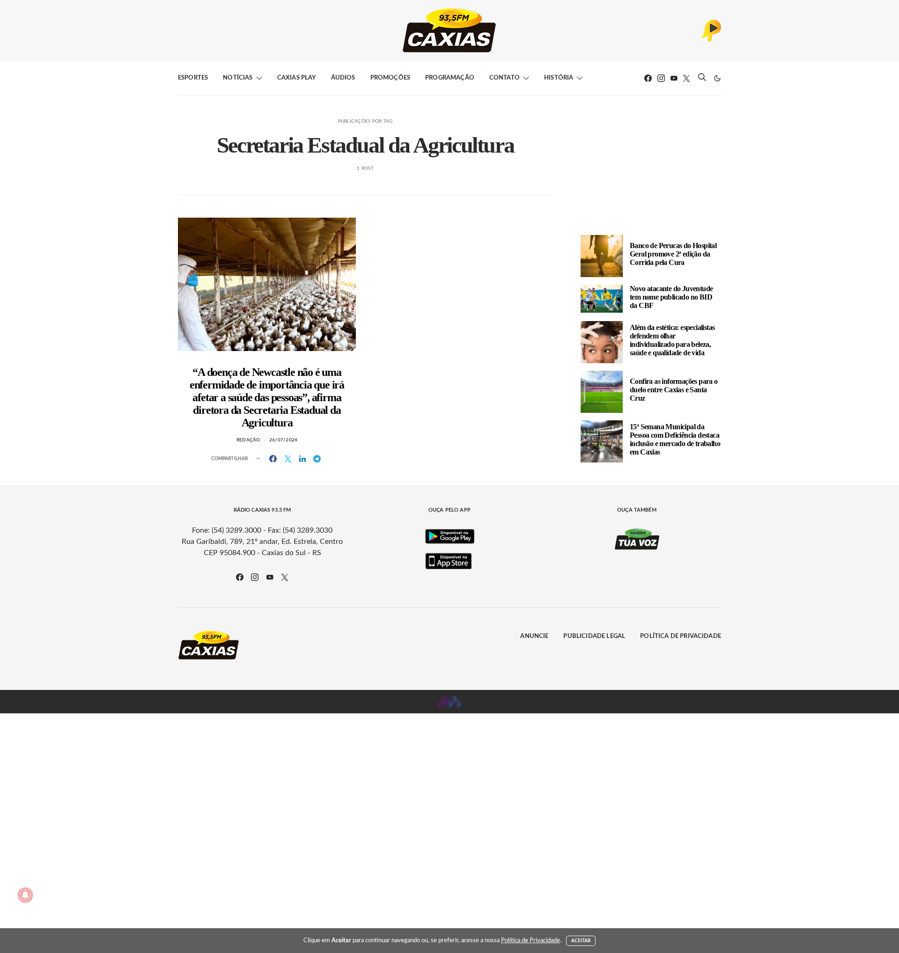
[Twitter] (686, 78)
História (558, 78)
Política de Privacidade (680, 636)
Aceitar (581, 940)
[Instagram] (661, 78)
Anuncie (534, 636)
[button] (717, 78)
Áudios (343, 78)
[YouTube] (674, 78)
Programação (449, 78)
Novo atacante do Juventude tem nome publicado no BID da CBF (671, 297)
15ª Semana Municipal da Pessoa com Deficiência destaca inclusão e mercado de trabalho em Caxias (675, 439)
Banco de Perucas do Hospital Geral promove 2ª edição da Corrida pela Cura (673, 254)
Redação (248, 440)
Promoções (390, 78)
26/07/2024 (283, 440)
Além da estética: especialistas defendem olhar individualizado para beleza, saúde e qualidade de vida (672, 340)
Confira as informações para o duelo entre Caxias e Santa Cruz (674, 389)
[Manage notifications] (25, 894)
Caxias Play (296, 78)
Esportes (193, 78)
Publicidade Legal (594, 636)
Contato (504, 78)
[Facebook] (648, 78)
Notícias (237, 78)
